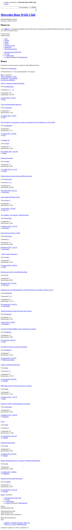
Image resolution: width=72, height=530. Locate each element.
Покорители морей (7, 158)
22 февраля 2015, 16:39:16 (9, 415)
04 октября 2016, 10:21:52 (9, 190)
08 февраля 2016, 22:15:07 (9, 247)
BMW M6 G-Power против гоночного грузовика (16, 386)
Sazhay (5, 153)
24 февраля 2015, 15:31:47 (9, 397)
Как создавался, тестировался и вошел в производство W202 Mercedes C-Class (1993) (28, 122)
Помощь (7, 522)
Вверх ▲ (27, 522)
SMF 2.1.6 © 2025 (10, 524)
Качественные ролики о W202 (10, 233)
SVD (6, 275)
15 (13, 90)
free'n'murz (8, 179)
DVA (4, 99)
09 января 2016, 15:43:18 (8, 283)
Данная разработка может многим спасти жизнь (16, 311)
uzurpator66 (6, 306)
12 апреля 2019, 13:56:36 (8, 133)
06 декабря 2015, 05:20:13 (9, 304)
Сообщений (4, 78)
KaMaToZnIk (9, 86)
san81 (4, 267)
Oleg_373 (5, 210)
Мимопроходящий (8, 360)
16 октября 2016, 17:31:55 (9, 169)
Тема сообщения (6, 76)
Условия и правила (17, 522)
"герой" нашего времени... (9, 254)
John (6, 368)
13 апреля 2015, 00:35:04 (8, 379)
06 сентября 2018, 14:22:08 (9, 151)
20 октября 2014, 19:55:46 (9, 490)
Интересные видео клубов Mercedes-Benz (14, 272)
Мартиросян (23, 57)
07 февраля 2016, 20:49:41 (9, 265)
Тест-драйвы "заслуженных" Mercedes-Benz (15, 215)
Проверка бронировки (8, 443)
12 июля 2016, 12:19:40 (8, 208)
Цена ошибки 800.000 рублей (10, 197)
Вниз (2, 75)
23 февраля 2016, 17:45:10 (9, 226)
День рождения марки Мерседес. (11, 104)
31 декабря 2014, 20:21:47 (9, 436)
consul (7, 143)
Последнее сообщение (8, 80)
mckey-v (7, 200)
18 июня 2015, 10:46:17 (8, 322)
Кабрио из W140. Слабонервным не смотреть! (15, 403)
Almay (7, 257)
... (11, 90)
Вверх (3, 495)
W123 (2, 421)
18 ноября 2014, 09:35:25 (8, 454)
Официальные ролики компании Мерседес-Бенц (16, 176)
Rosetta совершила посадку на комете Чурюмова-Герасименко (20, 460)
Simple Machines (21, 524)
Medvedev (6, 416)
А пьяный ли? (5, 140)
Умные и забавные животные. (10, 364)
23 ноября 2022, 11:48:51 (8, 116)
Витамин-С (6, 324)
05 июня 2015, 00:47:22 (8, 340)
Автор (14, 76)
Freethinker (6, 473)
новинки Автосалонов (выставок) (11, 478)
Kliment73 (8, 314)
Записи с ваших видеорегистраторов (12, 83)
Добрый (5, 456)
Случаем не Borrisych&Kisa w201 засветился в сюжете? (18, 329)
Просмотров (13, 78)
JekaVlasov (8, 107)
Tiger (4, 117)
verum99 (5, 381)
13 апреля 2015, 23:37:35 (8, 358)
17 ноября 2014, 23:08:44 (8, 472)
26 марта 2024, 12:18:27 (8, 98)
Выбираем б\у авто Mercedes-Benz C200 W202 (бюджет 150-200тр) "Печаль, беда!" (27, 290)
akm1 (6, 389)
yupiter (7, 161)
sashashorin (8, 125)
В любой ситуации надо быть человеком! (14, 347)
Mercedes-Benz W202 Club (18, 14)
